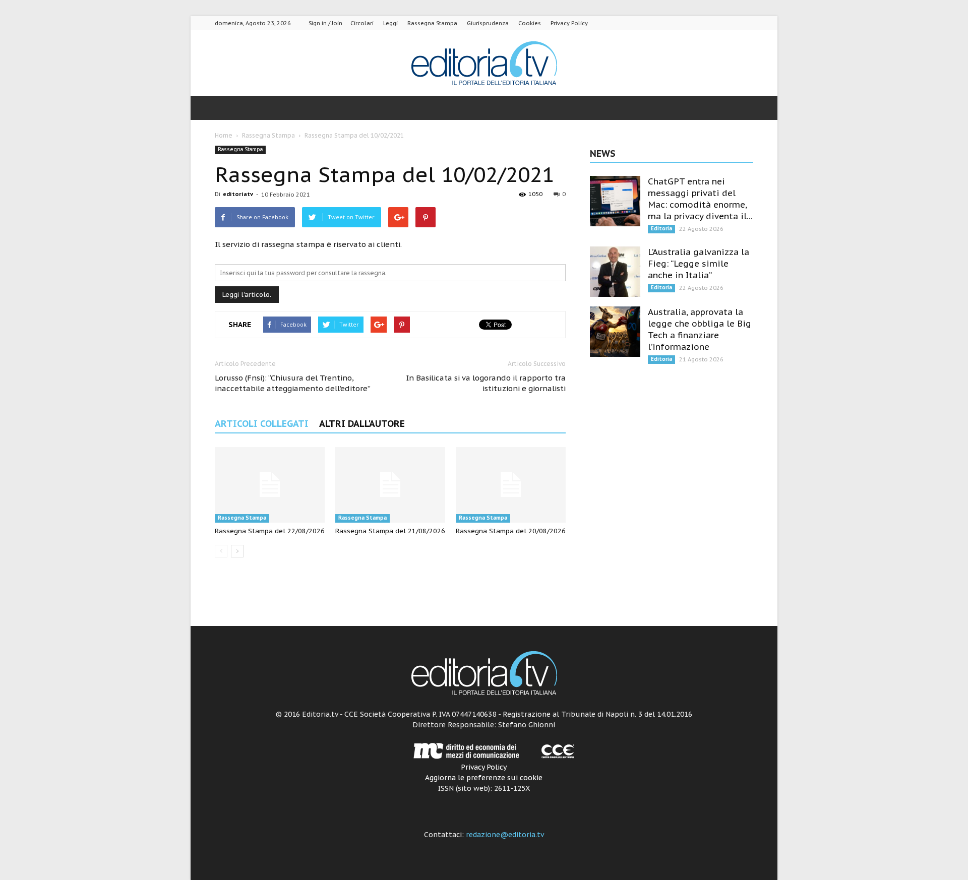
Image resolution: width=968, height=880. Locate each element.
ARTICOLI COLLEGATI (262, 423)
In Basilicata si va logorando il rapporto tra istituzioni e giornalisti (486, 383)
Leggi (390, 23)
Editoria (661, 228)
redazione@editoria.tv (505, 834)
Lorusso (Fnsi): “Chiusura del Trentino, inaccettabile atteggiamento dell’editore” (293, 383)
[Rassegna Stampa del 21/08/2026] (390, 485)
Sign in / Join (325, 23)
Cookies (529, 23)
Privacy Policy (569, 23)
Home (223, 135)
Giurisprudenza (488, 23)
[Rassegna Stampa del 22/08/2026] (270, 485)
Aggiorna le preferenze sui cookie (483, 777)
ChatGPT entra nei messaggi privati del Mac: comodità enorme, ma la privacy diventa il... (700, 199)
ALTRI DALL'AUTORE (362, 423)
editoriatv (238, 194)
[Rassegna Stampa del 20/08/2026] (511, 485)
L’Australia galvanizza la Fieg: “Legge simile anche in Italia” (698, 263)
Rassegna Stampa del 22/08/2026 (270, 531)
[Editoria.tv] (484, 63)
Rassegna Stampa (432, 23)
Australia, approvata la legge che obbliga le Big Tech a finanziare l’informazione (699, 329)
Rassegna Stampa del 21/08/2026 (390, 531)
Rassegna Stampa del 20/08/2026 (511, 531)
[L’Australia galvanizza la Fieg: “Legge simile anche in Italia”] (615, 271)
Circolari (362, 23)
